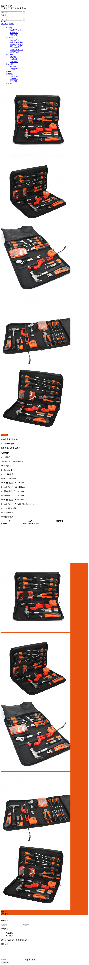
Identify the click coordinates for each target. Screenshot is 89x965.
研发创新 (9, 64)
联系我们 (9, 83)
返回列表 (4, 435)
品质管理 (14, 69)
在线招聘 (14, 79)
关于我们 (9, 28)
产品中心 (9, 38)
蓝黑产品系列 (15, 52)
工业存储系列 (15, 47)
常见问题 (14, 62)
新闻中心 (9, 71)
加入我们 (9, 74)
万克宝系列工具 (16, 50)
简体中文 (4, 24)
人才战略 (14, 76)
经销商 (13, 57)
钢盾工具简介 (15, 30)
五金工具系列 (15, 40)
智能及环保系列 (16, 42)
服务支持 (9, 54)
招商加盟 (14, 81)
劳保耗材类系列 (16, 45)
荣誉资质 (14, 35)
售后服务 (14, 59)
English (11, 24)
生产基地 (14, 33)
